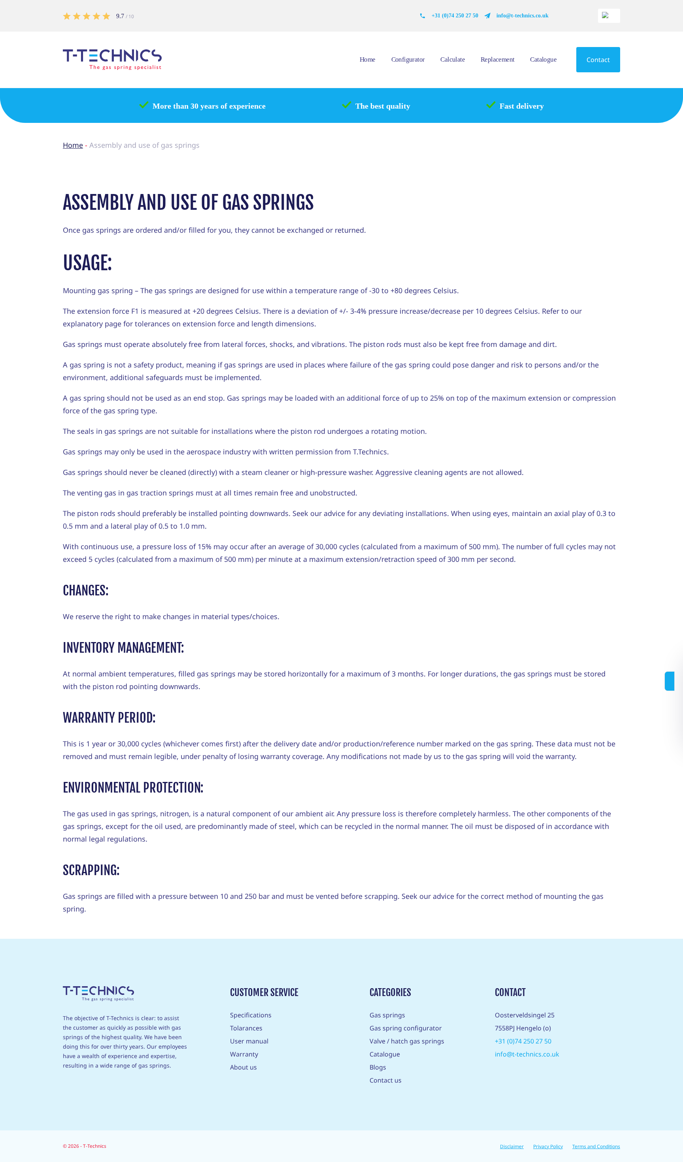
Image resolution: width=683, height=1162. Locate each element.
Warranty (244, 1054)
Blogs (378, 1067)
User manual (249, 1041)
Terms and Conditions (596, 1146)
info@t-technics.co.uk (522, 16)
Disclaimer (512, 1146)
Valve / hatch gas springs (407, 1041)
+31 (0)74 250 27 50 (455, 16)
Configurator (408, 59)
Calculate (452, 59)
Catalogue (543, 59)
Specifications (251, 1015)
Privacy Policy (548, 1146)
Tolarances (246, 1028)
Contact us (386, 1080)
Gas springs (387, 1015)
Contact (598, 59)
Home (367, 59)
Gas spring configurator (406, 1028)
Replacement (497, 59)
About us (243, 1067)
